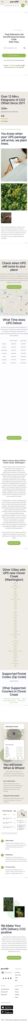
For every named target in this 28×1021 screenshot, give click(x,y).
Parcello (26, 314)
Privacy (17, 992)
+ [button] (1, 290)
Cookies (17, 994)
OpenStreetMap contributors (14, 314)
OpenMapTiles (22, 314)
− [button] (1, 292)
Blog (16, 980)
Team (16, 977)
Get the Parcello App (14, 957)
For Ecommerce (5, 989)
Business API (4, 992)
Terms (16, 997)
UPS (14, 30)
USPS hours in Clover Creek (12, 698)
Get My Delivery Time (14, 287)
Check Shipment (15, 55)
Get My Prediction (14, 543)
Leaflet (7, 314)
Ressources (4, 994)
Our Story (17, 972)
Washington (19, 30)
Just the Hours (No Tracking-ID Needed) (14, 60)
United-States (9, 30)
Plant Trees (18, 975)
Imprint (16, 989)
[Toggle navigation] (2, 2)
